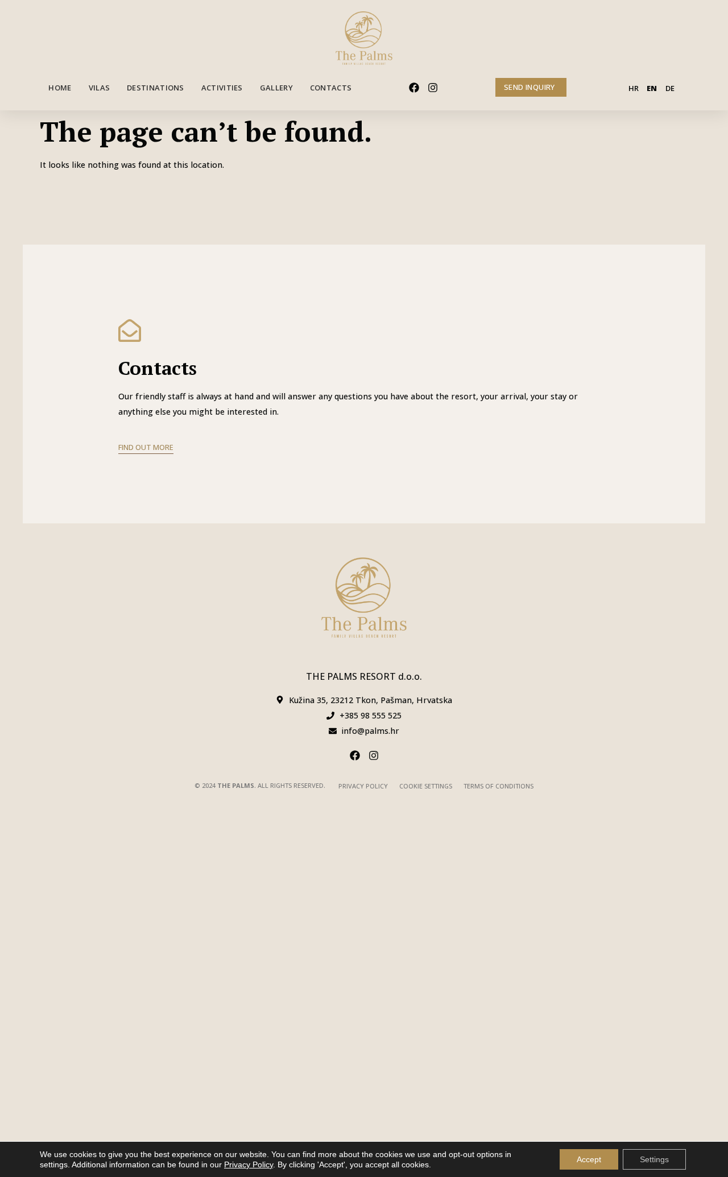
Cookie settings (425, 786)
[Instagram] (433, 87)
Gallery (276, 87)
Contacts (330, 87)
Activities (222, 87)
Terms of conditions (498, 786)
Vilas (99, 87)
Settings (654, 1159)
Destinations (155, 87)
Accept (589, 1159)
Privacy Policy (363, 786)
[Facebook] (414, 87)
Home (59, 87)
